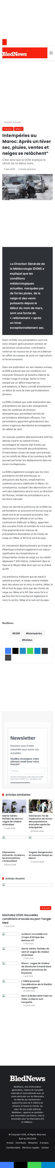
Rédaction (33, 1142)
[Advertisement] (27, 89)
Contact (45, 1147)
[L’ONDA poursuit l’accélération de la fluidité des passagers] (10, 985)
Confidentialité (13, 1147)
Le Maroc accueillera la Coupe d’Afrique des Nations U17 (34, 937)
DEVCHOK (31, 1138)
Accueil (7, 122)
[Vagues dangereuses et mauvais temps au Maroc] (41, 842)
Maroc (19, 129)
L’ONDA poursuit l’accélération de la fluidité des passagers (36, 984)
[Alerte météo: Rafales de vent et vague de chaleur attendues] (14, 806)
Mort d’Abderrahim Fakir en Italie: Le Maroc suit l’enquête (36, 999)
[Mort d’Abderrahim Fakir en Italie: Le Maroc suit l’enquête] (10, 1000)
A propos (44, 1142)
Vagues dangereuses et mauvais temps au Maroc (41, 855)
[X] (15, 651)
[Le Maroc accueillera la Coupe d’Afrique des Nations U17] (10, 938)
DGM (17, 633)
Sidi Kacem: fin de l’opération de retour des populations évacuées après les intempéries (40, 821)
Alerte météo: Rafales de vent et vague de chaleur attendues (12, 820)
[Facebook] (8, 651)
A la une (17, 122)
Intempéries (35, 633)
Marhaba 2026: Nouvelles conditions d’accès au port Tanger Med (26, 919)
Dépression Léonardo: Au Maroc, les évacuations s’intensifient (14, 856)
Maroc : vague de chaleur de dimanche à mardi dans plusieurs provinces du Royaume (36, 968)
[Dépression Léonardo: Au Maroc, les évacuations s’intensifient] (14, 842)
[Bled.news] (14, 54)
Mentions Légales (30, 1147)
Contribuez (21, 1142)
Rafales (28, 639)
